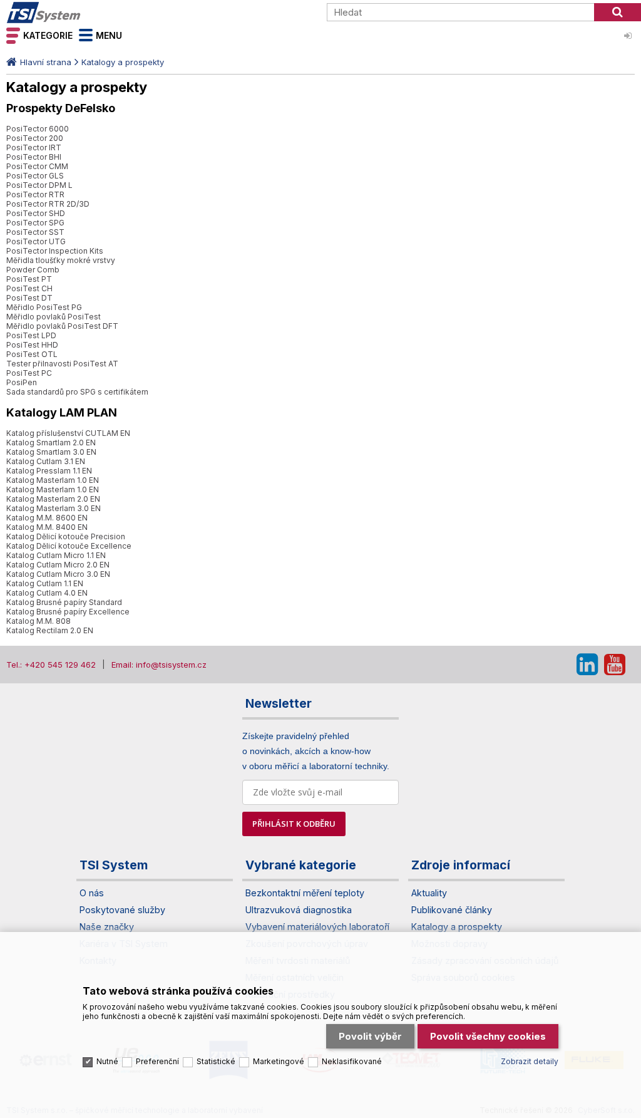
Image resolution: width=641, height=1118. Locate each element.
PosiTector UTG (36, 241)
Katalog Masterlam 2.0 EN (53, 499)
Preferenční (157, 1061)
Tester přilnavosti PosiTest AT (62, 363)
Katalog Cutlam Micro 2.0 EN (58, 564)
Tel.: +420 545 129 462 (51, 665)
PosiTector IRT (33, 147)
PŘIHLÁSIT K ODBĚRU (294, 823)
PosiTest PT (29, 279)
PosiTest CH (29, 288)
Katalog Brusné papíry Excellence (68, 611)
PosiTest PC (29, 373)
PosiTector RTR (35, 194)
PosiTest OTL (32, 354)
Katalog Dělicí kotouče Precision (65, 536)
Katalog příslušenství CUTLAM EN (68, 433)
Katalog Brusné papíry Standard (64, 602)
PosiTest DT (29, 298)
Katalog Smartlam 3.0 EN (51, 452)
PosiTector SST (35, 232)
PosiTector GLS (35, 175)
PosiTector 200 (34, 138)
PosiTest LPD (31, 335)
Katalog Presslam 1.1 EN (49, 470)
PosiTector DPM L (39, 185)
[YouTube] (614, 664)
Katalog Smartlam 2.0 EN (51, 442)
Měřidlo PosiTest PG (44, 307)
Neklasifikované (352, 1061)
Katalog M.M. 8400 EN (47, 527)
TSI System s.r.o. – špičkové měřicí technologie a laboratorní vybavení (78, 12)
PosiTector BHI (33, 157)
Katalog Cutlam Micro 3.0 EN (58, 574)
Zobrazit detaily (529, 1061)
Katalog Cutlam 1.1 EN (44, 583)
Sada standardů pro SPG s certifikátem (77, 391)
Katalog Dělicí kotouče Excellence (68, 546)
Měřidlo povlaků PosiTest (53, 316)
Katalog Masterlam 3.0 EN (53, 508)
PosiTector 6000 (37, 128)
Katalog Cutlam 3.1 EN (45, 461)
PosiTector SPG (35, 222)
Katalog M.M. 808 (38, 621)
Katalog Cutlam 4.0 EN (47, 593)
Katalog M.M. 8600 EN (47, 517)
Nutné (107, 1061)
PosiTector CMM (37, 166)
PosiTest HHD (32, 344)
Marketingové (278, 1061)
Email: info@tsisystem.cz (159, 665)
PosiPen (21, 382)
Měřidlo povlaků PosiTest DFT (62, 326)
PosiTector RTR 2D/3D (48, 204)
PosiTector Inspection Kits (54, 251)
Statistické (216, 1061)
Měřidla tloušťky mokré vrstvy (60, 260)
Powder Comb (32, 269)
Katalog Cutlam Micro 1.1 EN (56, 555)
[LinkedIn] (587, 664)
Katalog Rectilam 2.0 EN (49, 630)
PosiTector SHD (35, 213)
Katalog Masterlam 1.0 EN (52, 480)
